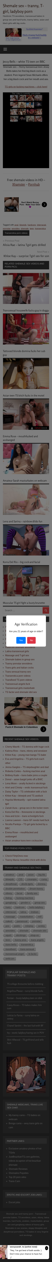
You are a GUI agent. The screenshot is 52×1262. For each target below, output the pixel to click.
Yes (21, 640)
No (31, 640)
